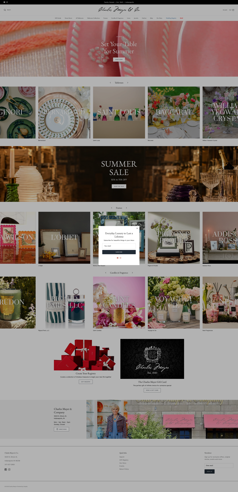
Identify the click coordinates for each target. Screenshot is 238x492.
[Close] (137, 228)
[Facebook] (117, 258)
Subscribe (119, 252)
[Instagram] (120, 258)
